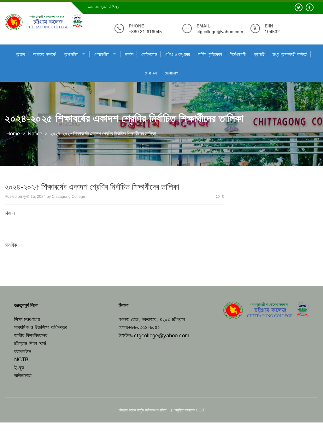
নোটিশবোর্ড (149, 54)
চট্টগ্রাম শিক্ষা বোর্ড (30, 343)
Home (13, 133)
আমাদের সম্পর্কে (44, 54)
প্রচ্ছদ (20, 54)
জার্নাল (129, 54)
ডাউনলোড (23, 376)
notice (35, 133)
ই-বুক (19, 368)
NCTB (21, 360)
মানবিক (11, 245)
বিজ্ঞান (10, 213)
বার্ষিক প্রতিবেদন (210, 54)
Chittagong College (68, 196)
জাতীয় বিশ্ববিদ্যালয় (30, 336)
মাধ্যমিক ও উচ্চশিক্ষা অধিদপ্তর (40, 327)
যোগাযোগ (171, 72)
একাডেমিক (101, 54)
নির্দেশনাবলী (238, 54)
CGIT (200, 410)
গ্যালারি (259, 54)
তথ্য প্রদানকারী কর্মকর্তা (290, 54)
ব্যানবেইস (22, 352)
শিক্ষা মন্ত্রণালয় (27, 319)
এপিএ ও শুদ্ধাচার (177, 54)
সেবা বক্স (151, 72)
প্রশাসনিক (70, 54)
